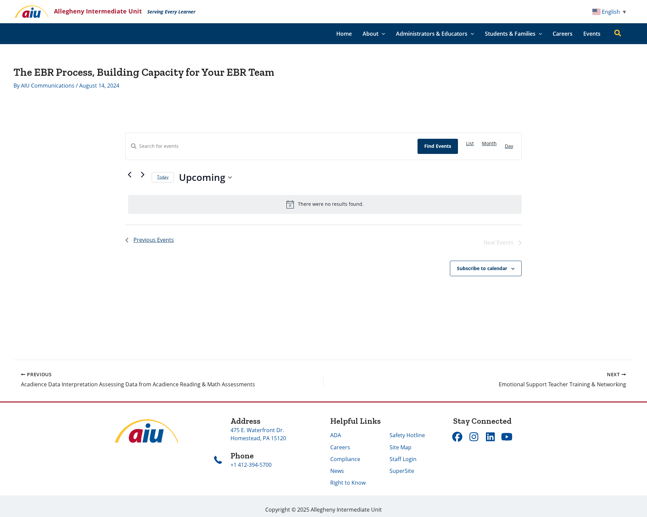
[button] (381, 33)
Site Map (400, 447)
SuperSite (402, 471)
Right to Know (348, 482)
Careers (563, 33)
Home (344, 33)
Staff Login (403, 459)
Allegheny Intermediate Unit (98, 11)
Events (591, 33)
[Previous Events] (129, 175)
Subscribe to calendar (482, 268)
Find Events (437, 146)
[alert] (325, 204)
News (337, 471)
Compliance (345, 459)
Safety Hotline (407, 435)
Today (162, 177)
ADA (335, 435)
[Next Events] (142, 175)
